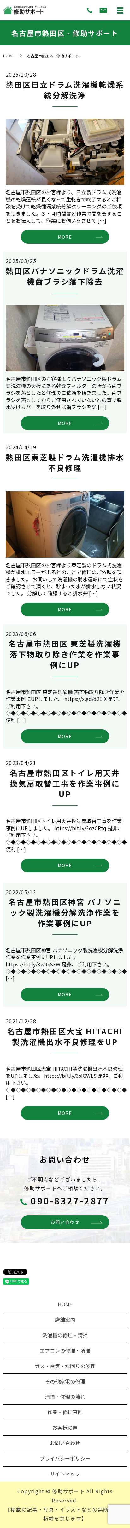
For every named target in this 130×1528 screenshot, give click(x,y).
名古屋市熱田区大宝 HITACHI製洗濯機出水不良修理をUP (65, 1036)
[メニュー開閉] (120, 10)
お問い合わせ (65, 1222)
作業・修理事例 (65, 1412)
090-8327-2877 (70, 1200)
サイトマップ (65, 1474)
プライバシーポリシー (65, 1458)
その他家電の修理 (65, 1381)
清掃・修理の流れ (65, 1396)
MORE (65, 237)
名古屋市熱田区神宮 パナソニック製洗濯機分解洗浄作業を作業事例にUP (65, 912)
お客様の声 (65, 1427)
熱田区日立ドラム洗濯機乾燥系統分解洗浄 (65, 90)
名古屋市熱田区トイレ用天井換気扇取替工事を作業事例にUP (65, 783)
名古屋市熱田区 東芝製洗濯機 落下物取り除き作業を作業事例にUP (65, 654)
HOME (8, 55)
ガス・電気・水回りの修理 (65, 1366)
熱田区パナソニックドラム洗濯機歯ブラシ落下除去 (65, 276)
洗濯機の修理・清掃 (65, 1335)
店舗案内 (65, 1319)
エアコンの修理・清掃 (65, 1350)
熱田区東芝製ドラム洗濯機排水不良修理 (65, 462)
